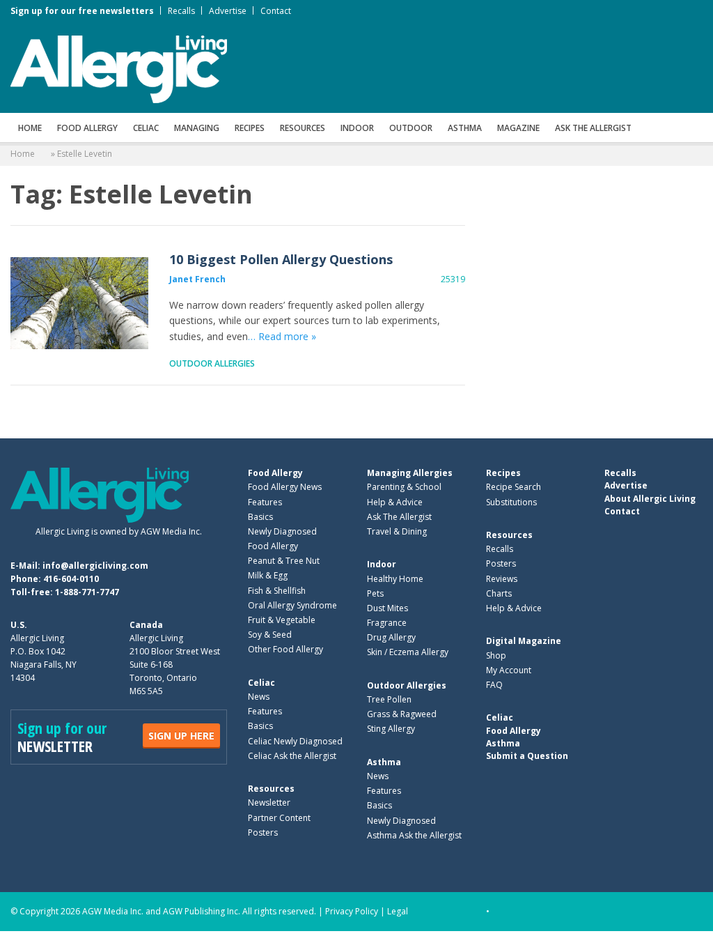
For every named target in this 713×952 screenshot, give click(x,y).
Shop (496, 655)
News (258, 697)
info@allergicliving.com (95, 565)
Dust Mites (387, 608)
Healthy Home (395, 579)
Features (265, 502)
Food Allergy (87, 128)
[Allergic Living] (118, 68)
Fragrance (387, 623)
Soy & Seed (270, 634)
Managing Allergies (410, 473)
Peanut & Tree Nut (284, 561)
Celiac (146, 128)
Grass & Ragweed (402, 714)
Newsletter (269, 802)
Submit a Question (527, 756)
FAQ (494, 685)
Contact (275, 11)
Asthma (465, 128)
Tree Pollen (389, 699)
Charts (499, 593)
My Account (508, 670)
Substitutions (511, 502)
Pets (375, 593)
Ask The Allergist (399, 517)
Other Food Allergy (285, 649)
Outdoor (410, 128)
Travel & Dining (397, 531)
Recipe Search (513, 487)
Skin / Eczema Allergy (407, 652)
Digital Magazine (523, 641)
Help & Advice (395, 502)
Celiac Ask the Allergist (292, 756)
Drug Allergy (391, 637)
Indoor (357, 128)
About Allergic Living (650, 499)
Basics (260, 517)
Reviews (501, 579)
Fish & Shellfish (277, 591)
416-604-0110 (71, 579)
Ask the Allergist (593, 128)
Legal (397, 911)
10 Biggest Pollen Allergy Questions (79, 303)
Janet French (197, 279)
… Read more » (282, 336)
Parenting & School (404, 487)
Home (30, 128)
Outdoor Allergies (212, 363)
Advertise (227, 11)
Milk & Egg (268, 575)
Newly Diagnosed (282, 531)
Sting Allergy (391, 729)
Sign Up (181, 735)
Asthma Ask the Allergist (414, 835)
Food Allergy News (285, 487)
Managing (196, 128)
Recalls (181, 11)
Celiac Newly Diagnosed (295, 741)
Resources (302, 128)
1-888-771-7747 (87, 592)
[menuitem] (29, 127)
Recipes (250, 128)
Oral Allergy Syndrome (292, 605)
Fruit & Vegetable (281, 620)
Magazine (518, 128)
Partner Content (279, 818)
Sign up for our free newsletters (82, 11)
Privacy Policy (351, 911)
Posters (263, 832)
